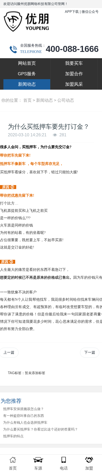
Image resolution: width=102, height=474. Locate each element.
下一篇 (89, 352)
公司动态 (65, 100)
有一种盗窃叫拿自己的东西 (23, 416)
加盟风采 (74, 84)
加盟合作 (74, 73)
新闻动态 (27, 84)
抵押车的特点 (13, 436)
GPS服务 (27, 73)
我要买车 (74, 63)
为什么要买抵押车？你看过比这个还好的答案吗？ (40, 429)
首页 (27, 100)
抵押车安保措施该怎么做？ (23, 409)
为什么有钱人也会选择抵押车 (25, 422)
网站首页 (27, 63)
